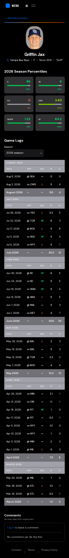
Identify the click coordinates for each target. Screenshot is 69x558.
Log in (10, 527)
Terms (31, 549)
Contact (16, 549)
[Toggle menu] (33, 6)
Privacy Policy (50, 549)
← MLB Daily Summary (16, 18)
